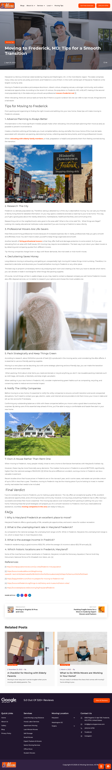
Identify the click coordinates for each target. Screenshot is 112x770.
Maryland (55, 718)
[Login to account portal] (108, 766)
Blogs (22, 5)
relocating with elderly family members (26, 139)
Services (40, 5)
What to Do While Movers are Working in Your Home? (81, 674)
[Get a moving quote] (101, 766)
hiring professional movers (31, 241)
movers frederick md (65, 93)
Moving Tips (59, 5)
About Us (30, 5)
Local (49, 5)
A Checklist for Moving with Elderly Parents (26, 674)
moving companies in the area (34, 507)
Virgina (54, 726)
